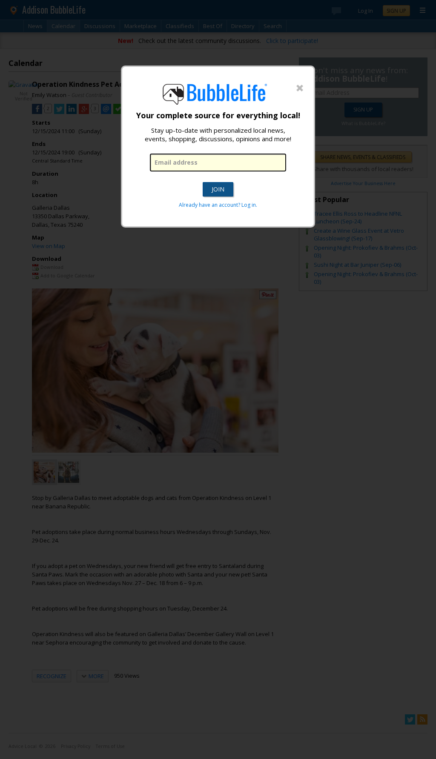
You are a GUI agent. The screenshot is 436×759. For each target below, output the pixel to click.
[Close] (299, 88)
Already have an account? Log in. (218, 204)
